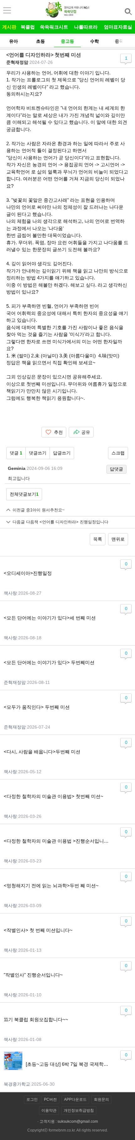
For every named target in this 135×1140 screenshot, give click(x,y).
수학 (94, 41)
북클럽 (28, 27)
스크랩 (118, 452)
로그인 (32, 1099)
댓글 (16, 452)
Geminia (16, 468)
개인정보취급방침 (79, 1110)
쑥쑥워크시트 (54, 27)
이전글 (39, 510)
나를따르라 (86, 27)
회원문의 (101, 1099)
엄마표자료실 (118, 27)
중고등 (67, 41)
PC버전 (50, 1099)
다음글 (60, 522)
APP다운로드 (75, 1099)
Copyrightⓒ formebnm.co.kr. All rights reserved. (67, 1130)
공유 (85, 432)
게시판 (9, 27)
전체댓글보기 (24, 494)
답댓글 (116, 468)
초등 (40, 41)
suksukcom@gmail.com (77, 1121)
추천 (58, 432)
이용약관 (49, 1110)
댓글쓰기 (37, 452)
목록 (97, 539)
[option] (13, 41)
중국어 (121, 41)
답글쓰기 (62, 452)
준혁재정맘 (17, 62)
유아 (13, 41)
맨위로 (118, 539)
